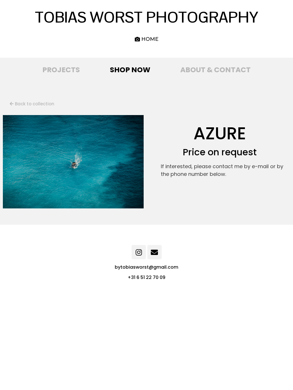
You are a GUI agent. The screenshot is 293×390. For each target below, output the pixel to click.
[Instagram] (139, 252)
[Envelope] (154, 252)
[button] (146, 39)
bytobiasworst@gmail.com (146, 267)
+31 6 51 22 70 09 (146, 277)
